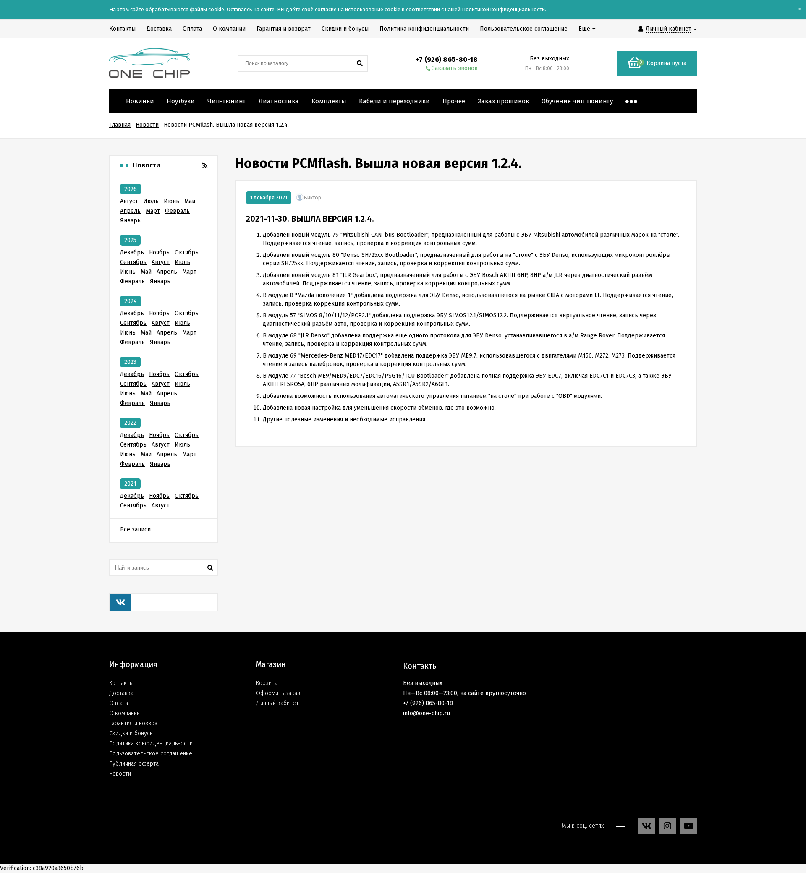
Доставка (121, 693)
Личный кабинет (277, 703)
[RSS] (204, 165)
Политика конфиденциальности (151, 743)
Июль (151, 201)
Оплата (118, 703)
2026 (130, 189)
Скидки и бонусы (131, 733)
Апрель (130, 210)
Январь (130, 220)
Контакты (121, 683)
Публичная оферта (134, 763)
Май (189, 201)
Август (129, 201)
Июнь (171, 201)
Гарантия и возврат (134, 723)
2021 (130, 483)
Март (153, 210)
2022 (130, 422)
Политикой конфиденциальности (503, 9)
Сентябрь (133, 262)
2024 (130, 301)
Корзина (266, 683)
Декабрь (132, 252)
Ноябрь (159, 252)
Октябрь (187, 252)
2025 (130, 240)
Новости (120, 773)
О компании (124, 713)
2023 (130, 362)
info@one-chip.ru (426, 713)
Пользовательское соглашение (150, 753)
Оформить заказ (278, 693)
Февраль (177, 210)
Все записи (135, 529)
